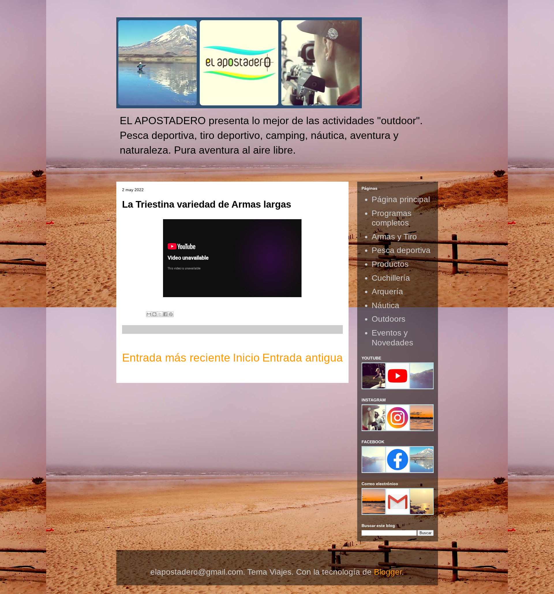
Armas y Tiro (394, 236)
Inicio (246, 357)
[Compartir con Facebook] (165, 314)
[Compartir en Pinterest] (171, 314)
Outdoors (388, 318)
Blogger (388, 571)
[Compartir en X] (160, 314)
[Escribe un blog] (154, 314)
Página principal (401, 199)
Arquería (387, 291)
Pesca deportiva (401, 250)
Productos (390, 264)
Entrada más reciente (176, 357)
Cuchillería (391, 277)
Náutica (385, 305)
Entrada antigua (302, 357)
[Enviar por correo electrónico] (149, 314)
